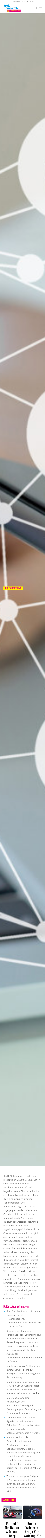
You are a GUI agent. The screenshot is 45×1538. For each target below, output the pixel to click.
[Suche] (36, 8)
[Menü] (40, 8)
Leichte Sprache (29, 2)
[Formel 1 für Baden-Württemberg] (12, 1512)
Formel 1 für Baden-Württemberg (12, 1529)
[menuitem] (17, 1)
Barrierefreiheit (17, 2)
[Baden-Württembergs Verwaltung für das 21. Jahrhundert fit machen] (32, 1512)
